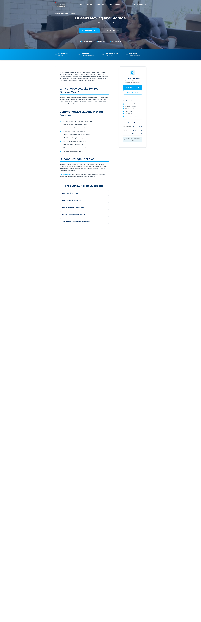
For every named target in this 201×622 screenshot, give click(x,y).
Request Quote (133, 87)
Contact (117, 4)
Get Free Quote (90, 30)
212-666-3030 (141, 4)
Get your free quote (66, 174)
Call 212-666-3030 (113, 30)
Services (89, 4)
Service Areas (100, 4)
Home (81, 4)
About (110, 4)
